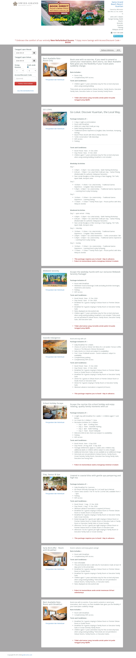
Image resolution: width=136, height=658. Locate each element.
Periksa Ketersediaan (25, 84)
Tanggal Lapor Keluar (23, 57)
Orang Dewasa (18, 66)
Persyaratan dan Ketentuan (55, 80)
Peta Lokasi (118, 36)
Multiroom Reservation (25, 91)
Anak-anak (31, 65)
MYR (118, 50)
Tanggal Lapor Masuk (23, 49)
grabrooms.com (27, 655)
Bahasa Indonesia (107, 50)
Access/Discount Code (23, 75)
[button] (45, 69)
